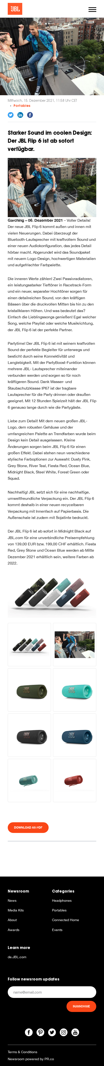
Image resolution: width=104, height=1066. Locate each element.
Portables (22, 105)
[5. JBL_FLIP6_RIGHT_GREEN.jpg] (29, 690)
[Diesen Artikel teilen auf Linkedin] (20, 115)
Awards (13, 930)
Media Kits (16, 910)
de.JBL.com (17, 957)
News (12, 900)
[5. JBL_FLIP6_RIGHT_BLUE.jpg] (74, 735)
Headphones (62, 900)
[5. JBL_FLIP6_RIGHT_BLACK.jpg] (29, 735)
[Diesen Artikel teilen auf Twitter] (11, 115)
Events (57, 930)
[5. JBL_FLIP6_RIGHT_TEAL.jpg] (74, 690)
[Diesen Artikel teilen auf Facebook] (30, 115)
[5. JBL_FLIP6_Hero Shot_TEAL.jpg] (29, 780)
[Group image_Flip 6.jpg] (52, 591)
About (12, 920)
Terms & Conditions (22, 1052)
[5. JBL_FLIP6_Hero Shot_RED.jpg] (74, 780)
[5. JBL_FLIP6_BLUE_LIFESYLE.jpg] (52, 186)
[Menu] (92, 9)
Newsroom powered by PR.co (31, 1059)
